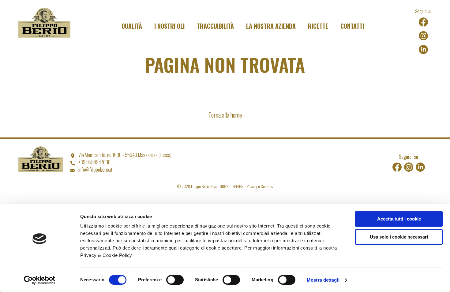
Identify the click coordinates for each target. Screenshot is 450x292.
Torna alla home (225, 114)
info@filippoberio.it (95, 169)
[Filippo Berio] (44, 24)
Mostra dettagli (323, 280)
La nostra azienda (271, 26)
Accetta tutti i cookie (399, 218)
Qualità (132, 26)
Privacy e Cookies (260, 186)
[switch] (175, 280)
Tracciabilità (215, 26)
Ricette (318, 26)
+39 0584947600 (94, 162)
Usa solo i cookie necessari (399, 236)
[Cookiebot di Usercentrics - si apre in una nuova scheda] (39, 280)
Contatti (352, 26)
